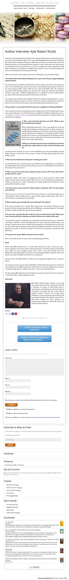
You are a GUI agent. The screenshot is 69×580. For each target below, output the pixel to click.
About (25, 8)
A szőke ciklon (10, 522)
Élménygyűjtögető (11, 495)
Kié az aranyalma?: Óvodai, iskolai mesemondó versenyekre (23, 530)
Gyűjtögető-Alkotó (11, 507)
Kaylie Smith (9, 550)
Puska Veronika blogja (13, 490)
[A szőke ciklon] (61, 523)
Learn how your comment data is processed (45, 417)
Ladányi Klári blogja (12, 512)
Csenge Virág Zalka (11, 531)
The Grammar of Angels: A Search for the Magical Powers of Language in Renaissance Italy (32, 539)
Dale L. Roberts (10, 562)
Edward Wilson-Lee (11, 541)
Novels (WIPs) (50, 8)
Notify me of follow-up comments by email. (21, 409)
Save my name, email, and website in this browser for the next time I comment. (31, 400)
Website (7, 391)
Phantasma (9, 549)
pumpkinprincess (41, 318)
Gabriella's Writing (12, 485)
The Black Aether (11, 504)
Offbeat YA (9, 510)
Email (7, 385)
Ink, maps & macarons (34, 3)
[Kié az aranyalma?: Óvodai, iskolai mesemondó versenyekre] (61, 531)
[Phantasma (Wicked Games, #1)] (61, 550)
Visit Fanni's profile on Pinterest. (14, 465)
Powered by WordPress (45, 578)
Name (7, 378)
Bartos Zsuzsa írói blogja (13, 487)
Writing (31, 8)
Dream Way (63, 578)
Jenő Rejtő (9, 523)
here (31, 66)
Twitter (29, 60)
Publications (18, 8)
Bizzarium (9, 493)
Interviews (40, 8)
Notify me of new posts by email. (17, 413)
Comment (8, 358)
